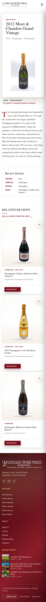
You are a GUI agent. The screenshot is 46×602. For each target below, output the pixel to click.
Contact (5, 531)
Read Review (11, 289)
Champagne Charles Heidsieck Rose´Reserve (21, 274)
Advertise (5, 543)
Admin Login (11, 596)
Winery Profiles (7, 506)
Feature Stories (7, 498)
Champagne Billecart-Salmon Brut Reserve (20, 428)
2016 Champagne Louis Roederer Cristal (20, 351)
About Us (5, 527)
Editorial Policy (8, 539)
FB (9, 481)
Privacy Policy (25, 596)
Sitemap (5, 535)
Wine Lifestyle (7, 510)
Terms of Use (36, 596)
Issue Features (7, 514)
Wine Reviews (16, 100)
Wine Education (8, 502)
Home (5, 100)
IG (4, 481)
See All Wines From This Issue (16, 216)
